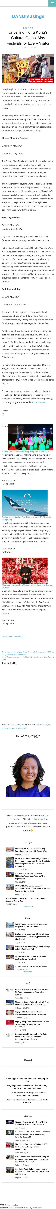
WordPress (37, 1208)
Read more (28, 906)
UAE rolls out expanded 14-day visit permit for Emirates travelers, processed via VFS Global (32, 936)
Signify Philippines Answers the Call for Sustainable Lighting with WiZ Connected (32, 1024)
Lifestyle (28, 27)
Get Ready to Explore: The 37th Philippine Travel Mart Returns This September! (30, 876)
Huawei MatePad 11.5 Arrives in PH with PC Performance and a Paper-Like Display (32, 992)
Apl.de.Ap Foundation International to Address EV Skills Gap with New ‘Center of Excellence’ (32, 1171)
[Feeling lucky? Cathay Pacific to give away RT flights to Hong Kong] (25, 502)
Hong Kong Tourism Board (13, 636)
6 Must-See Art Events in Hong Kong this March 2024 (25, 451)
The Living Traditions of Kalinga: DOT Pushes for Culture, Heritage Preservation (31, 1146)
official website (38, 402)
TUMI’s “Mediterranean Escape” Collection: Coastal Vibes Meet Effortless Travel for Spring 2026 (32, 888)
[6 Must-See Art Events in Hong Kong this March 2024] (30, 437)
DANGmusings (28, 16)
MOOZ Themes (15, 1208)
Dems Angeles (33, 47)
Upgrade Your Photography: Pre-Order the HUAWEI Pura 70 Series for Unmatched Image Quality (31, 1036)
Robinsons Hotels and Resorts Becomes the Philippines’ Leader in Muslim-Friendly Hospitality (32, 1134)
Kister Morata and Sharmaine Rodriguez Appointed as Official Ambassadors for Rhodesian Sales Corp (32, 1159)
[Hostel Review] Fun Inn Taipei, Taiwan (31, 966)
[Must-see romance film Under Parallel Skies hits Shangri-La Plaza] (25, 570)
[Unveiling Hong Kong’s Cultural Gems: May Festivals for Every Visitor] (28, 68)
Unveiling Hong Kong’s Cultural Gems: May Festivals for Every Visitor (28, 37)
